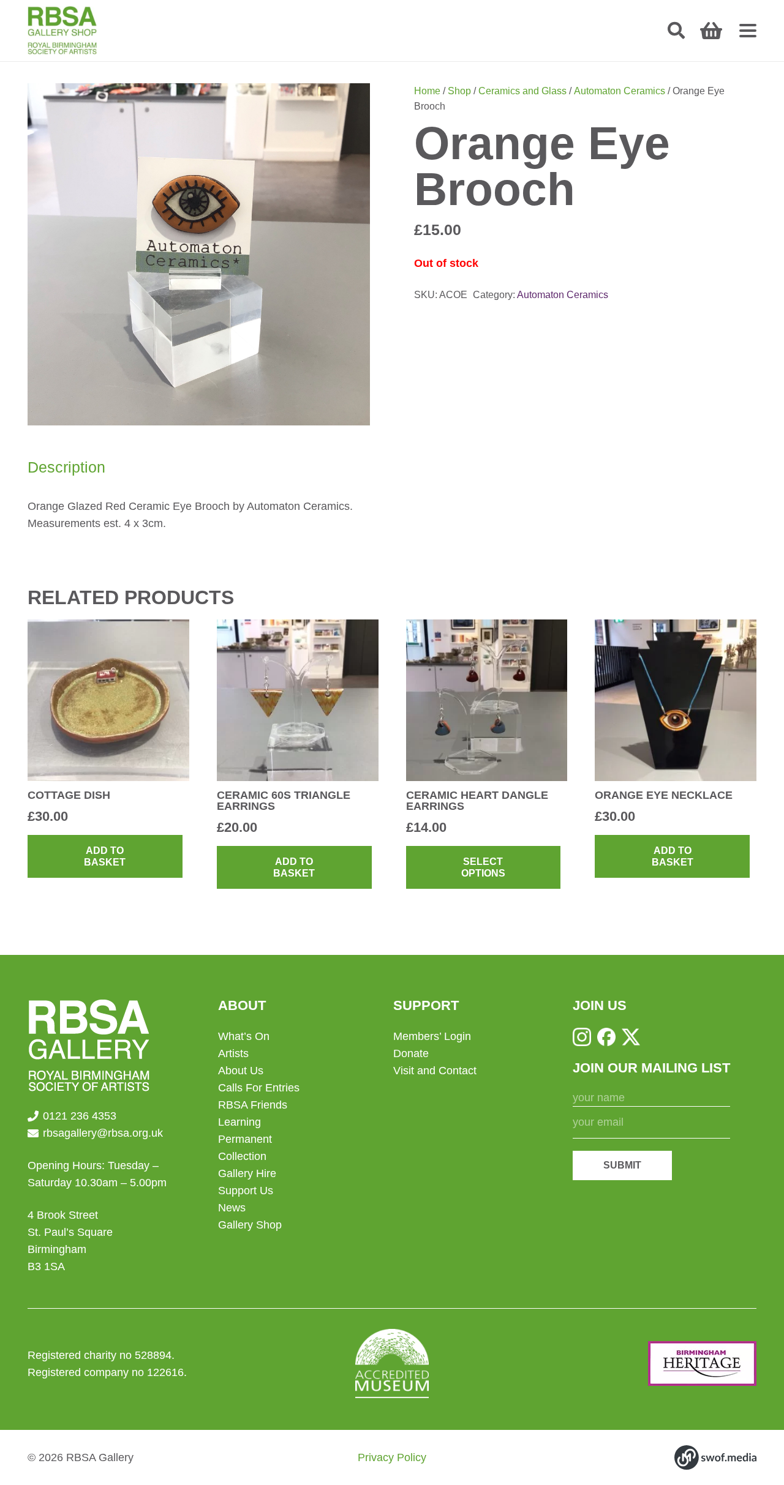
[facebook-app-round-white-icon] (606, 1037)
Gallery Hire (247, 1173)
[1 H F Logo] (702, 1363)
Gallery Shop (250, 1225)
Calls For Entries (259, 1088)
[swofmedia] (715, 1457)
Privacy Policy (392, 1457)
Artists (233, 1053)
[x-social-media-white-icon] (631, 1037)
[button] (676, 30)
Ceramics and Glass (522, 90)
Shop (459, 90)
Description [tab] (66, 467)
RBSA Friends (252, 1105)
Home (427, 90)
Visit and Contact (435, 1070)
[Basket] (711, 30)
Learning (239, 1122)
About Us (240, 1070)
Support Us (245, 1190)
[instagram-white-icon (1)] (582, 1037)
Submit (622, 1165)
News (232, 1208)
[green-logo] (62, 30)
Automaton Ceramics (619, 90)
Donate (411, 1053)
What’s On (244, 1036)
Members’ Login (432, 1036)
